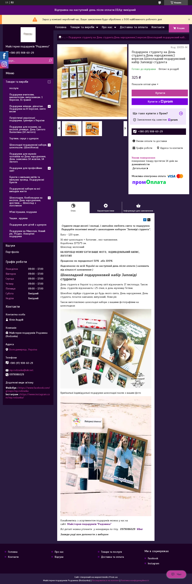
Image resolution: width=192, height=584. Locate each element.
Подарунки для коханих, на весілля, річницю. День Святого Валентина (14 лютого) (27, 129)
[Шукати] (50, 60)
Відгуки (10, 245)
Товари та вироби (82, 27)
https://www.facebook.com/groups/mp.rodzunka (28, 389)
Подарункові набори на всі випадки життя (24, 190)
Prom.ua (113, 577)
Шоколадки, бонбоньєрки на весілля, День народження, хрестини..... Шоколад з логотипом (25, 201)
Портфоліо (12, 252)
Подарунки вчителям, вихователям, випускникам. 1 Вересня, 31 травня (26, 97)
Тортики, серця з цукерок (24, 138)
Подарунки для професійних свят (25, 169)
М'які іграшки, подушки (23, 212)
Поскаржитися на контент (105, 580)
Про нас (107, 27)
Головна (60, 27)
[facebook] (144, 220)
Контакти (158, 27)
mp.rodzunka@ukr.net (21, 370)
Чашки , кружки (18, 218)
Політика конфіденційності (135, 580)
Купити (160, 93)
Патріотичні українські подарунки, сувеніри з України (26, 119)
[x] (148, 220)
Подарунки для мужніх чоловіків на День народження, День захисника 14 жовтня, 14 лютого (27, 157)
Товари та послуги (111, 551)
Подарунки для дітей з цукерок (27, 224)
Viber (140, 529)
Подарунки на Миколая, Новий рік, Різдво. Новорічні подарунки (27, 233)
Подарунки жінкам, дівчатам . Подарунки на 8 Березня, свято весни (27, 109)
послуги (13, 88)
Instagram (153, 563)
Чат (179, 574)
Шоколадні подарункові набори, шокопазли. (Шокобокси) (28, 146)
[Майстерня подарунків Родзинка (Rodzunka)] (28, 34)
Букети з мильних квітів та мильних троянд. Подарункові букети (26, 179)
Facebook (153, 558)
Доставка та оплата (134, 27)
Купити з (154, 101)
